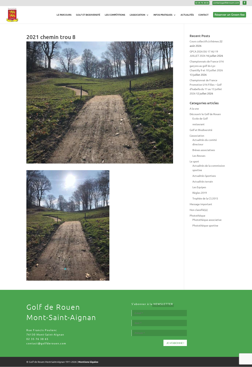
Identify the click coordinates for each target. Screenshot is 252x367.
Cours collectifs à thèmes (204, 41)
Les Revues (198, 155)
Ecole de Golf (200, 118)
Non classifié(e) (199, 209)
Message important (201, 204)
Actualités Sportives (204, 175)
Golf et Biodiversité (201, 129)
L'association (197, 135)
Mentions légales (88, 361)
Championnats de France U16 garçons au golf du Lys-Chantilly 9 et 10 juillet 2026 (207, 66)
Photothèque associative (207, 219)
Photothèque (197, 215)
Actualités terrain (202, 181)
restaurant (198, 124)
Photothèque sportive (205, 225)
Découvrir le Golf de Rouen (205, 114)
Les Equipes (199, 187)
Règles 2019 (199, 192)
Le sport (194, 161)
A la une (194, 108)
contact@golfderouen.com (46, 343)
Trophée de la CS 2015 (205, 198)
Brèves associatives (203, 150)
